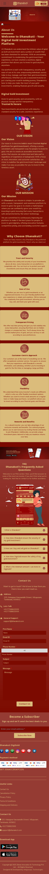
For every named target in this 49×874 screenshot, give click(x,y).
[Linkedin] (35, 751)
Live (43, 3)
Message (7, 668)
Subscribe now (24, 735)
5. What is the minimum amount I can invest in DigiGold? (22, 568)
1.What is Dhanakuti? (12, 530)
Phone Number (10, 647)
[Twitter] (7, 751)
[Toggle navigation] (4, 3)
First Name (8, 629)
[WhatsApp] (12, 751)
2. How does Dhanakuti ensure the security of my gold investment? (22, 539)
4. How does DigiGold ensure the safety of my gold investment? (22, 558)
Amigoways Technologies (33, 870)
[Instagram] (18, 751)
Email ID (7, 637)
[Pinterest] (29, 751)
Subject (7, 659)
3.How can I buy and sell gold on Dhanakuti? (21, 548)
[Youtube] (23, 751)
